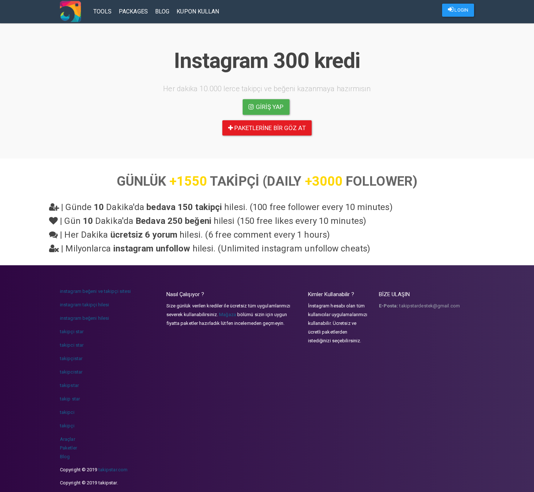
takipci (67, 412)
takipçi (67, 425)
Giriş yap (269, 106)
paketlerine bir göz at (269, 128)
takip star (70, 399)
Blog (162, 11)
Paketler (68, 448)
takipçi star (72, 331)
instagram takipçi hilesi (84, 304)
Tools (102, 11)
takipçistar (71, 358)
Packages (133, 11)
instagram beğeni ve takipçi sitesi (95, 291)
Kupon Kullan (198, 11)
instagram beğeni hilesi (84, 318)
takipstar (69, 385)
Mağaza (227, 314)
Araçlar (67, 439)
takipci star (72, 345)
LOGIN (460, 10)
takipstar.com (113, 469)
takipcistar (71, 372)
